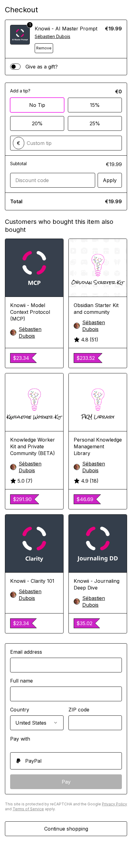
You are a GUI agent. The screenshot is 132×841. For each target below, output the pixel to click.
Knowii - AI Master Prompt (66, 28)
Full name (21, 681)
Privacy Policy (114, 804)
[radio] (66, 760)
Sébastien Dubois (52, 36)
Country (19, 710)
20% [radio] (37, 123)
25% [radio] (95, 123)
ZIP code (78, 710)
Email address (26, 652)
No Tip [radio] (37, 105)
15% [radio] (95, 105)
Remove (44, 48)
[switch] (15, 67)
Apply (110, 180)
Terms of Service (28, 809)
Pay (66, 782)
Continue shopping (66, 829)
